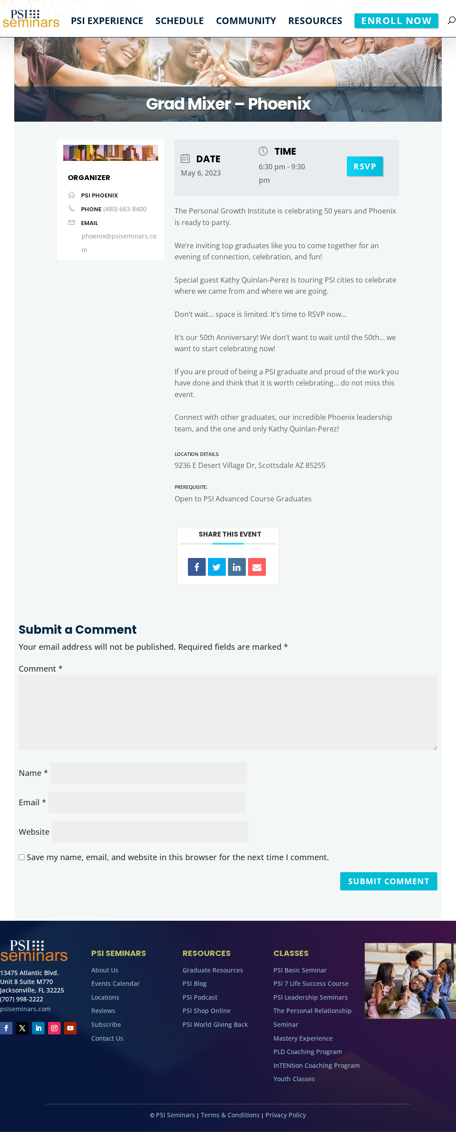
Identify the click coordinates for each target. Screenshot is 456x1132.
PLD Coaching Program (307, 1051)
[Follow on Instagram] (54, 1028)
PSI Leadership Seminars (310, 997)
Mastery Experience (303, 1038)
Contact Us (107, 1038)
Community (246, 22)
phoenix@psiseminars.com (118, 243)
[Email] (257, 567)
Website (34, 831)
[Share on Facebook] (197, 567)
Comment (41, 668)
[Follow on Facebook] (6, 1028)
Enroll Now (396, 20)
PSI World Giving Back (215, 1024)
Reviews (103, 1010)
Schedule (179, 22)
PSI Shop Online (207, 1010)
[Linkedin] (237, 567)
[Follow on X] (22, 1028)
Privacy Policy (285, 1115)
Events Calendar (115, 983)
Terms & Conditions (230, 1115)
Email (32, 802)
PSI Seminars (175, 1115)
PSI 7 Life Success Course (311, 983)
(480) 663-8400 (125, 209)
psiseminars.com (25, 1009)
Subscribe (106, 1024)
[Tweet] (217, 567)
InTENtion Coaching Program (316, 1065)
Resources (315, 22)
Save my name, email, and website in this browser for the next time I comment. (178, 857)
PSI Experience (107, 22)
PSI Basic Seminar (300, 970)
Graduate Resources (213, 970)
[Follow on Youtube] (70, 1028)
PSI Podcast (200, 997)
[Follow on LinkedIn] (38, 1028)
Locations (105, 997)
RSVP (365, 166)
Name (33, 772)
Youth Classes (294, 1079)
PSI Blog (195, 983)
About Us (104, 970)
